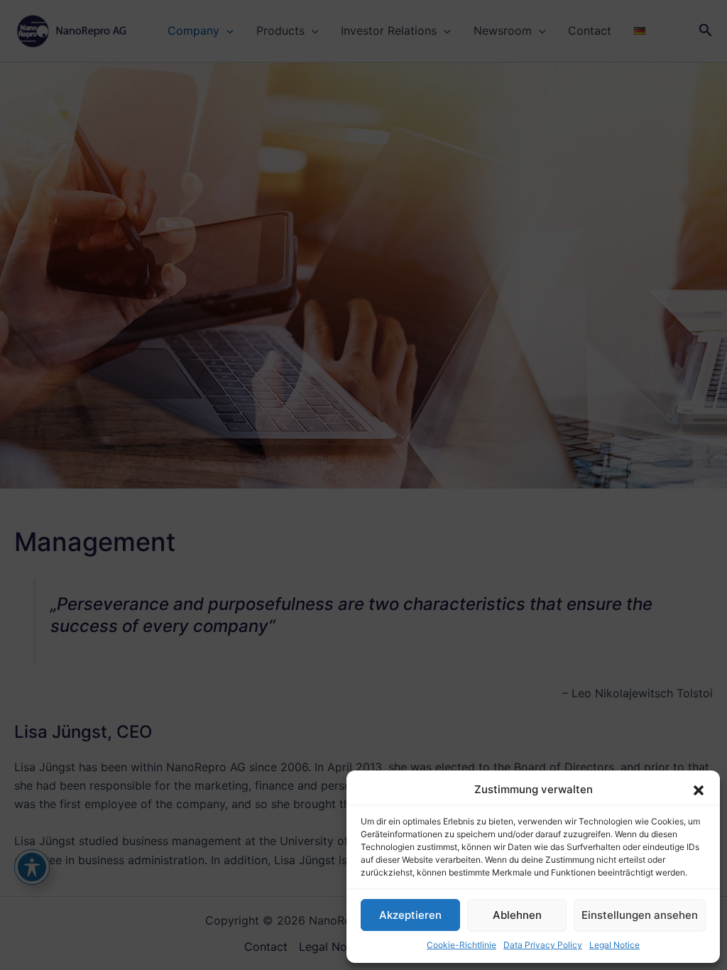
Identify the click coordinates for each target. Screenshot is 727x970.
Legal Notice (614, 944)
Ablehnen (517, 915)
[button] (699, 790)
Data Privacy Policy (542, 944)
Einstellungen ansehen (639, 915)
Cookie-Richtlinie (461, 944)
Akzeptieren (410, 915)
